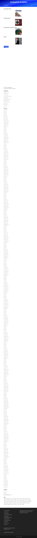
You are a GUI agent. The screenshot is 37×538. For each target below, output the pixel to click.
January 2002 (6, 485)
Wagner (23, 504)
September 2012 (6, 340)
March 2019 (5, 232)
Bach (10, 498)
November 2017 (6, 254)
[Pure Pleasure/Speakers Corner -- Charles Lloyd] (18, 31)
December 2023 (6, 153)
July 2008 (5, 409)
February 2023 (6, 167)
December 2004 (6, 469)
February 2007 (6, 433)
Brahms (21, 498)
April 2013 (5, 330)
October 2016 (6, 272)
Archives (11, 494)
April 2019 (5, 231)
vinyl (18, 504)
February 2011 (6, 366)
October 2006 (6, 438)
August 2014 (5, 308)
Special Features (6, 100)
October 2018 (6, 239)
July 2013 (5, 326)
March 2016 (5, 282)
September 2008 (6, 406)
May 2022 (5, 180)
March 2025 (5, 133)
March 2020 (5, 216)
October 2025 (6, 123)
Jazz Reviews (5, 93)
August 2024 (5, 142)
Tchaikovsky (9, 504)
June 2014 (5, 311)
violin (20, 504)
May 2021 (5, 196)
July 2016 (5, 276)
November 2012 (6, 337)
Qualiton (10, 502)
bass (12, 498)
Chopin (26, 498)
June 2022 (5, 178)
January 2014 (6, 318)
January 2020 (6, 218)
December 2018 (6, 236)
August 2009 (5, 391)
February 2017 (6, 267)
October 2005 (6, 455)
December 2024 (6, 137)
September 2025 (6, 124)
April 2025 (5, 131)
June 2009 (5, 394)
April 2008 (5, 413)
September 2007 (6, 423)
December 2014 (6, 303)
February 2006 (6, 449)
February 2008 (6, 416)
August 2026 (5, 109)
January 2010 (6, 384)
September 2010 (6, 373)
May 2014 (5, 312)
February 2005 (6, 466)
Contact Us (6, 524)
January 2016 (6, 285)
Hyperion (15, 501)
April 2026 (5, 115)
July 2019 (5, 227)
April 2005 (5, 463)
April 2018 (5, 247)
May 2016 (5, 279)
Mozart (25, 501)
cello (23, 498)
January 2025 (6, 135)
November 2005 (6, 453)
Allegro (7, 498)
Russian (15, 502)
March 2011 (5, 365)
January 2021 (6, 202)
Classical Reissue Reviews (7, 96)
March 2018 (5, 249)
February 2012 (6, 350)
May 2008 (5, 412)
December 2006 (6, 435)
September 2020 (6, 207)
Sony (29, 502)
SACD (17, 502)
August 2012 (5, 341)
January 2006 (6, 451)
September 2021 (6, 191)
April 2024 (5, 148)
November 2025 (6, 122)
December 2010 (6, 369)
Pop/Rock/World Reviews (7, 99)
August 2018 (5, 242)
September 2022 (6, 174)
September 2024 (6, 141)
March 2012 (5, 348)
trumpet (12, 504)
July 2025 (5, 127)
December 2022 (6, 170)
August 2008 (5, 408)
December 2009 (6, 386)
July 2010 (5, 376)
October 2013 (6, 322)
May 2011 (5, 362)
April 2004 (5, 478)
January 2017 (6, 268)
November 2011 (6, 354)
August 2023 (5, 159)
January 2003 (6, 484)
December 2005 (6, 452)
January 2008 (6, 417)
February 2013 (6, 333)
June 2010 (5, 377)
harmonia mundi (11, 501)
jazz (18, 501)
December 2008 (6, 402)
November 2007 (6, 420)
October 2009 (6, 388)
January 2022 (6, 185)
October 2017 (6, 256)
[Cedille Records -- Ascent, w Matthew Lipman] (18, 41)
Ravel (12, 502)
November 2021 (6, 188)
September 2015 (6, 290)
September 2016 (6, 274)
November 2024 (6, 138)
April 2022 (5, 181)
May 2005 (5, 462)
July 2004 (5, 474)
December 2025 (6, 120)
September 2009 (6, 390)
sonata (27, 502)
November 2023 (6, 155)
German (5, 501)
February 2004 (6, 481)
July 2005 (5, 459)
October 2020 (6, 206)
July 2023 (5, 160)
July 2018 (5, 243)
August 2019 (5, 225)
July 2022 (5, 177)
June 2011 (5, 361)
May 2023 (5, 163)
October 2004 (6, 471)
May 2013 (5, 329)
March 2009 (5, 398)
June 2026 (5, 112)
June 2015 (5, 294)
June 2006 (5, 444)
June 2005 (5, 460)
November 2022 (6, 171)
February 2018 (6, 250)
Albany (5, 498)
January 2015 (6, 301)
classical (29, 498)
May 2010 (5, 379)
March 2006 (5, 448)
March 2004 (5, 480)
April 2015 (5, 297)
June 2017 (5, 261)
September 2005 (6, 456)
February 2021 (6, 200)
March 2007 (5, 431)
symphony (5, 504)
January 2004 (6, 482)
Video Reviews (6, 97)
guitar (8, 501)
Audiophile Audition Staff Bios (8, 532)
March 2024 (5, 149)
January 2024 (6, 152)
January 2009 (6, 401)
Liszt (20, 501)
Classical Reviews (6, 92)
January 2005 (6, 467)
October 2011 (6, 355)
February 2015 (6, 300)
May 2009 (5, 395)
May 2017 (5, 263)
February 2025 (6, 134)
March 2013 (5, 332)
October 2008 (6, 405)
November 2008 (6, 404)
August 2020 (5, 209)
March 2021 (5, 199)
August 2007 (5, 424)
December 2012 (6, 336)
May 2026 (5, 113)
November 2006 (6, 437)
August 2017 (5, 258)
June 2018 (5, 245)
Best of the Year (6, 104)
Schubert (20, 502)
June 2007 (5, 427)
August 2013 (5, 325)
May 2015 (5, 296)
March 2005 (5, 464)
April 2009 (5, 397)
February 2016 (6, 283)
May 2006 (5, 445)
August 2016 (5, 275)
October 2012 (6, 339)
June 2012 (5, 344)
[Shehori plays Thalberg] (18, 22)
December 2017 (6, 253)
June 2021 (5, 195)
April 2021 (5, 198)
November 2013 (6, 321)
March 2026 (5, 116)
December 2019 (6, 220)
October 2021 (6, 189)
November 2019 (6, 221)
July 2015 (5, 293)
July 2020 (5, 210)
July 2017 (5, 260)
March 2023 (5, 166)
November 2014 (6, 304)
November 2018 (6, 238)
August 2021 (5, 192)
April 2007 (5, 430)
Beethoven (15, 498)
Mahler (22, 501)
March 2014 (5, 315)
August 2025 (5, 126)
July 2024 (5, 144)
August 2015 (5, 292)
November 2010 (6, 370)
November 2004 (6, 470)
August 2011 (5, 358)
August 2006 (5, 441)
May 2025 (5, 130)
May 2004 (5, 477)
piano (30, 501)
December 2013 (6, 319)
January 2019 (6, 235)
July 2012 (5, 343)
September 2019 (6, 224)
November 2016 (6, 271)
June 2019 (5, 228)
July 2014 (5, 310)
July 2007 (5, 426)
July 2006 (5, 442)
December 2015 (6, 286)
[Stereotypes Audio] (18, 13)
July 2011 (5, 359)
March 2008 (5, 415)
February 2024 (6, 151)
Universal (15, 504)
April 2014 (5, 314)
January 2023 (6, 169)
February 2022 (6, 184)
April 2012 (5, 347)
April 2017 (5, 264)
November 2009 (6, 387)
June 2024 (5, 145)
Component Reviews (7, 101)
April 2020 (5, 214)
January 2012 (6, 351)
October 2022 (6, 173)
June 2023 (5, 162)
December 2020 (6, 203)
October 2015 (6, 289)
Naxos (28, 501)
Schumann (23, 502)
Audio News (5, 103)
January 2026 (6, 119)
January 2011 (6, 368)
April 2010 (5, 380)
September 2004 (6, 473)
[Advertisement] (8, 53)
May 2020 (5, 213)
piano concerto (6, 502)
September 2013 (6, 323)
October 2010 (6, 372)
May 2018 (5, 246)
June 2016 (5, 278)
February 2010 (6, 383)
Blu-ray (18, 498)
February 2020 (6, 217)
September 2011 (6, 357)
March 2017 (5, 265)
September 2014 (6, 307)
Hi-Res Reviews (6, 94)
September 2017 (6, 257)
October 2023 (6, 156)
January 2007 (6, 434)
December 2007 (6, 419)
